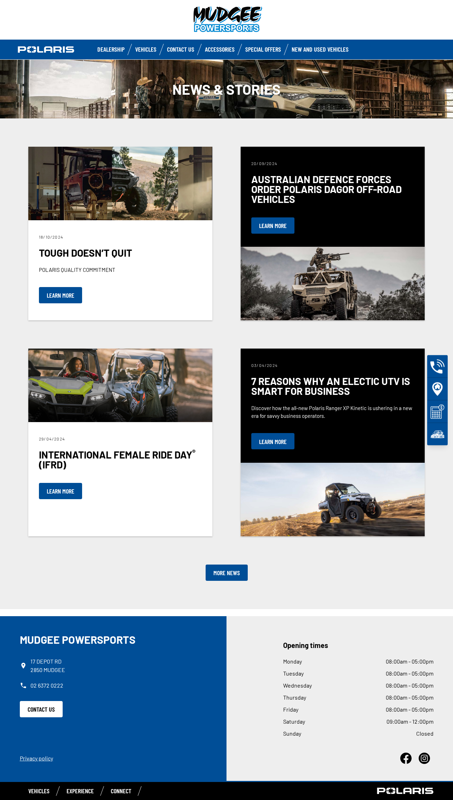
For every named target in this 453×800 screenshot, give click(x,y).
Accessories (220, 49)
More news (226, 573)
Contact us (180, 49)
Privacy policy (36, 758)
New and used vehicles (320, 49)
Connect (121, 791)
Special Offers (263, 49)
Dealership (111, 49)
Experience (80, 791)
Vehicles (145, 49)
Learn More (60, 295)
